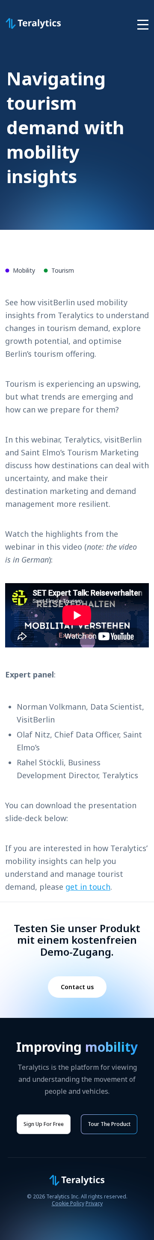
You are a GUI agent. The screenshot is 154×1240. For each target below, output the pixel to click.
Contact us (77, 987)
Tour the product (109, 1124)
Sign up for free (44, 1124)
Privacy (94, 1203)
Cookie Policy (68, 1203)
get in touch (87, 887)
